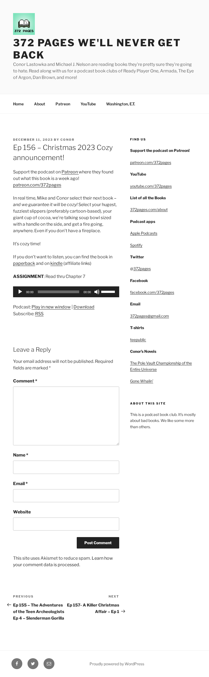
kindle (56, 263)
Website (22, 511)
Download (83, 307)
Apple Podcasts (143, 233)
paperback (24, 263)
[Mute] (97, 292)
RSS (39, 313)
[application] (66, 291)
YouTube (88, 104)
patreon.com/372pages (37, 185)
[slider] (108, 291)
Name (20, 455)
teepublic (138, 339)
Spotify (136, 245)
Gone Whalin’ (141, 381)
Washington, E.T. (120, 104)
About (39, 104)
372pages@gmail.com (149, 316)
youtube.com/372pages (151, 186)
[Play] (20, 292)
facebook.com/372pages (152, 292)
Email (20, 483)
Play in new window (51, 307)
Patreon (63, 104)
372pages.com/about (149, 209)
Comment (25, 381)
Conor (67, 140)
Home (18, 104)
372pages (142, 268)
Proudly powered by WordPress (117, 663)
